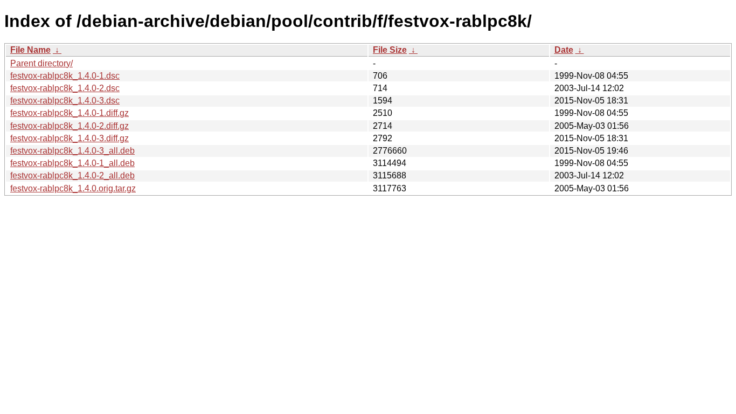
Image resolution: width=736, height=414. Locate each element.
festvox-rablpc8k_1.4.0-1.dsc (65, 75)
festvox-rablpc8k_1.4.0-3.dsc (65, 100)
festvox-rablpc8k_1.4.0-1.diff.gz (69, 113)
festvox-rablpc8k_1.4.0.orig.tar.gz (73, 188)
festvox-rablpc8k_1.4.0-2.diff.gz (69, 125)
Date (563, 49)
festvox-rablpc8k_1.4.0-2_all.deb (72, 175)
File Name (30, 49)
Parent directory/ (41, 63)
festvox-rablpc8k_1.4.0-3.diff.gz (69, 138)
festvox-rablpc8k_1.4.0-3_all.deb (72, 150)
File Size (390, 49)
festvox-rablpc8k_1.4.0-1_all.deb (72, 163)
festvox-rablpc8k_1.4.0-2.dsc (65, 88)
